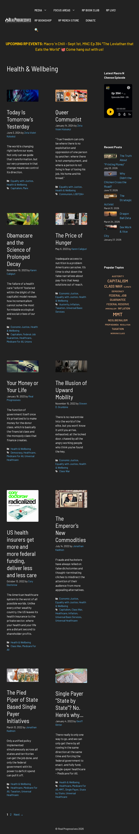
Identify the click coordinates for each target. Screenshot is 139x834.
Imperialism (110, 309)
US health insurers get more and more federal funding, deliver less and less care (22, 553)
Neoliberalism (117, 320)
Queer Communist (68, 115)
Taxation (60, 308)
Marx (25, 188)
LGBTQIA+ (78, 194)
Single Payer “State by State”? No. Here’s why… (69, 704)
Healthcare (25, 337)
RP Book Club (90, 10)
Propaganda (112, 324)
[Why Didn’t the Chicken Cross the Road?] (110, 174)
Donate (91, 20)
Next (18, 814)
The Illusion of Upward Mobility (71, 389)
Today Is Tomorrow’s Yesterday (20, 119)
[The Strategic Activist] (110, 196)
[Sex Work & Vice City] (110, 228)
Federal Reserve (117, 304)
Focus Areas (62, 10)
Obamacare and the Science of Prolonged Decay (20, 249)
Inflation (74, 304)
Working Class (118, 333)
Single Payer (71, 789)
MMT (61, 789)
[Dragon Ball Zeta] (110, 214)
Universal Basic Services (68, 617)
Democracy (16, 452)
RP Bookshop (43, 20)
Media (38, 10)
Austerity (64, 304)
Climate (127, 287)
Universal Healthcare (66, 620)
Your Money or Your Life (22, 386)
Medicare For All (15, 341)
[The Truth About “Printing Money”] (110, 157)
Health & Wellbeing (17, 184)
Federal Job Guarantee (117, 297)
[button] (36, 30)
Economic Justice (20, 326)
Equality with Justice (22, 180)
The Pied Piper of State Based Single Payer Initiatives (22, 706)
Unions (28, 341)
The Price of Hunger (69, 239)
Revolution (125, 325)
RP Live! (111, 10)
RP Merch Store (68, 20)
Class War (64, 471)
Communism (65, 194)
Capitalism (16, 188)
